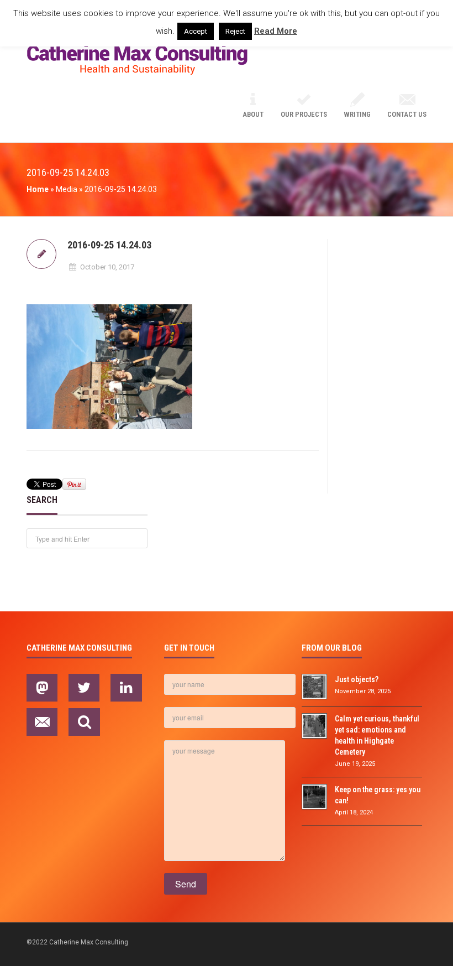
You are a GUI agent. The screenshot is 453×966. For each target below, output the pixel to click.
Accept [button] (195, 31)
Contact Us (406, 114)
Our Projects (304, 114)
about (253, 114)
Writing (357, 114)
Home (38, 189)
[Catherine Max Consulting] (137, 60)
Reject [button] (235, 31)
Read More (275, 31)
